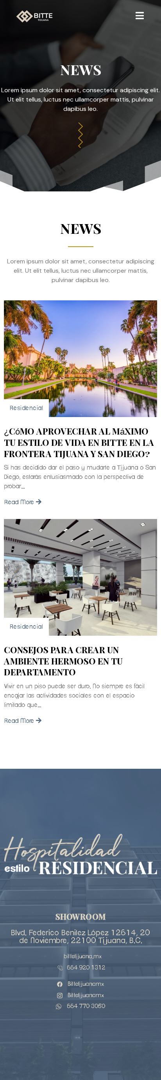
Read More (19, 502)
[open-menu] (139, 16)
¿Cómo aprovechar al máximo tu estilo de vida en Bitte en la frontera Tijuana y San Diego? (79, 443)
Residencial (26, 408)
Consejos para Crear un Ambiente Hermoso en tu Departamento (63, 661)
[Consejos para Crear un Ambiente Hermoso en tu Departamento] (80, 577)
